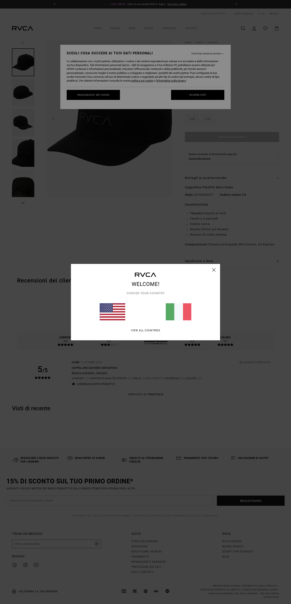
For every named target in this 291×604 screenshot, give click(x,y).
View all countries (145, 330)
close (214, 269)
